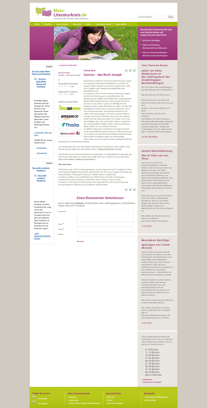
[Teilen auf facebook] (127, 71)
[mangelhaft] (59, 86)
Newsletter (121, 24)
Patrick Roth (64, 72)
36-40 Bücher (152, 366)
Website (60, 234)
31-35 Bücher (152, 363)
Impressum (74, 400)
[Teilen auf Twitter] (131, 71)
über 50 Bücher (153, 375)
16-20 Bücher (152, 355)
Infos (88, 24)
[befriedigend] (64, 86)
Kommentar (62, 211)
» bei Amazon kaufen (69, 116)
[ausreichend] (62, 86)
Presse (110, 400)
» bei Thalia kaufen (69, 124)
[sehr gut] (69, 86)
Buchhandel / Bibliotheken (156, 397)
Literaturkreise (103, 24)
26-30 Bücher (152, 360)
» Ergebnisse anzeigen (152, 382)
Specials (77, 24)
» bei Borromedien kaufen (69, 133)
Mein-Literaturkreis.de (62, 13)
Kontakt (72, 397)
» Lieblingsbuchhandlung (69, 107)
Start (37, 24)
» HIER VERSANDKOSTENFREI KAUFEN (42, 236)
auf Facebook (42, 148)
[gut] (67, 86)
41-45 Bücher (152, 369)
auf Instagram (42, 153)
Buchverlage (150, 400)
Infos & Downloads (115, 403)
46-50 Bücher (152, 372)
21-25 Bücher (152, 358)
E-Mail (60, 229)
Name (60, 224)
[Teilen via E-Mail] (135, 71)
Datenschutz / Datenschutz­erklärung (84, 403)
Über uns (111, 397)
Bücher (48, 24)
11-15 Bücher (152, 352)
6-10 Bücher (151, 349)
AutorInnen (62, 24)
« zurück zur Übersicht (67, 65)
